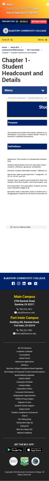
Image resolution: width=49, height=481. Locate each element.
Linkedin (24, 284)
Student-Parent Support (24, 405)
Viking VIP (24, 426)
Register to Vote (24, 402)
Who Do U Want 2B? (24, 429)
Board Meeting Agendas (24, 375)
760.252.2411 (25, 309)
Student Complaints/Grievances (24, 412)
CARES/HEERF (24, 378)
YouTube (30, 284)
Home (4, 47)
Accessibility (24, 355)
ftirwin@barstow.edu (25, 333)
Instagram (19, 284)
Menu (41, 39)
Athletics (24, 365)
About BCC (15, 47)
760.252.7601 (25, 330)
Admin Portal (24, 358)
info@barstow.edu (26, 312)
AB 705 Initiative (24, 348)
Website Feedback (24, 432)
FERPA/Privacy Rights (24, 399)
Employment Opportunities (24, 395)
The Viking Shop (24, 419)
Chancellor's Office (24, 388)
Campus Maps (24, 385)
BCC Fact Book (33, 50)
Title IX (24, 416)
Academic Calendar (25, 351)
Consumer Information (24, 392)
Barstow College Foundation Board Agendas (24, 368)
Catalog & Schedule (24, 382)
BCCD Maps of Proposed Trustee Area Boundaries (24, 371)
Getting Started (39, 22)
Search (5, 39)
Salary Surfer (24, 409)
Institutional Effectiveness (13, 50)
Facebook (13, 284)
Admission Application (24, 361)
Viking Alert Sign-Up (24, 422)
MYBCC (24, 21)
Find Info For (8, 21)
